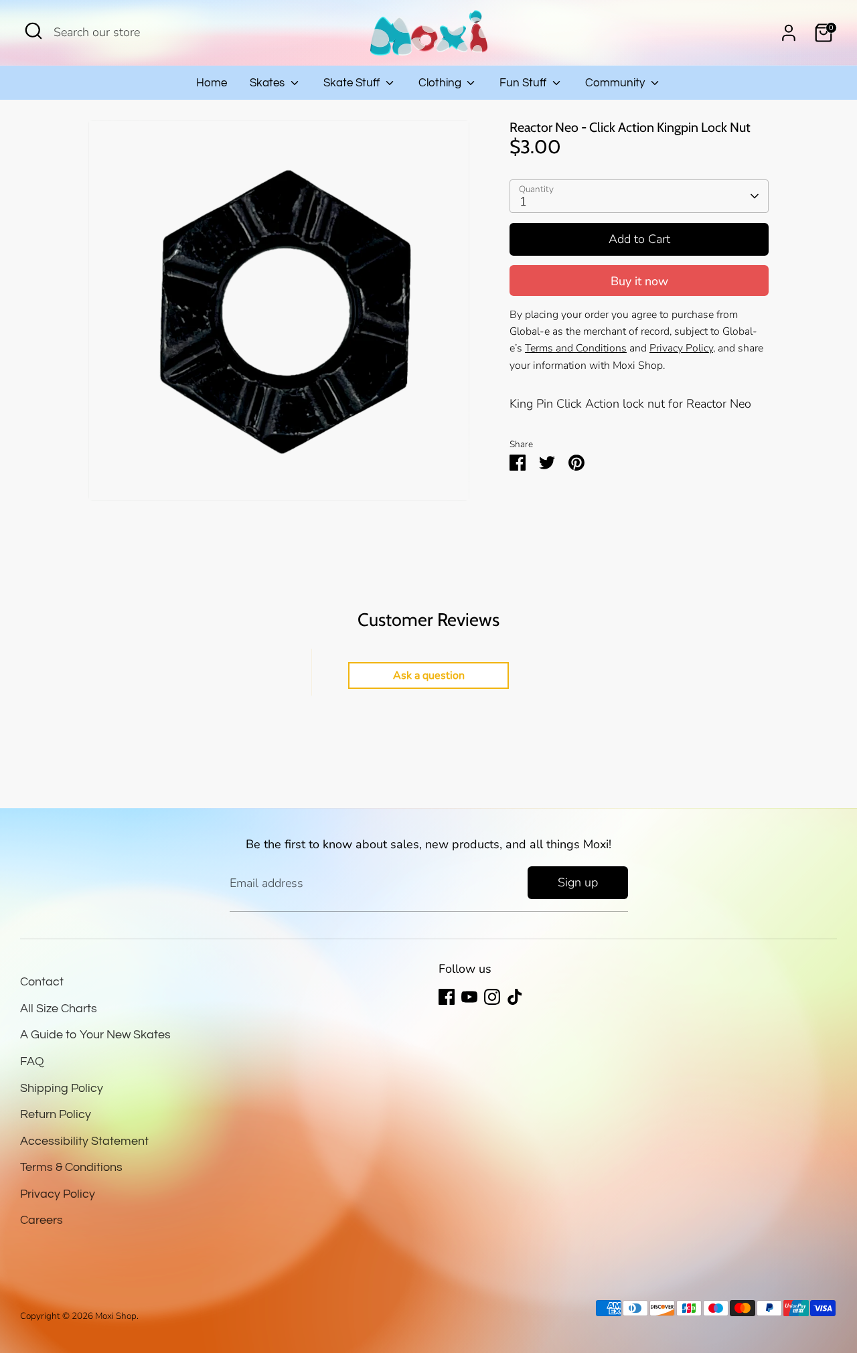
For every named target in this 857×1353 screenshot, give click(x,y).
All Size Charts (58, 1008)
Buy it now (639, 281)
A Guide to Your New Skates (95, 1034)
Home (211, 83)
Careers (41, 1220)
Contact (42, 981)
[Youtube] (469, 997)
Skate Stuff (352, 83)
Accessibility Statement (84, 1141)
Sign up (578, 882)
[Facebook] (447, 997)
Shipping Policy (61, 1088)
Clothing (441, 83)
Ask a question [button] (429, 675)
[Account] (788, 32)
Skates (268, 83)
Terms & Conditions (71, 1167)
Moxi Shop (116, 1315)
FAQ (32, 1061)
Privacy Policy (57, 1194)
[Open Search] (33, 30)
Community (616, 83)
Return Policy (55, 1114)
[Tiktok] (515, 997)
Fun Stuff (524, 83)
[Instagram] (492, 997)
